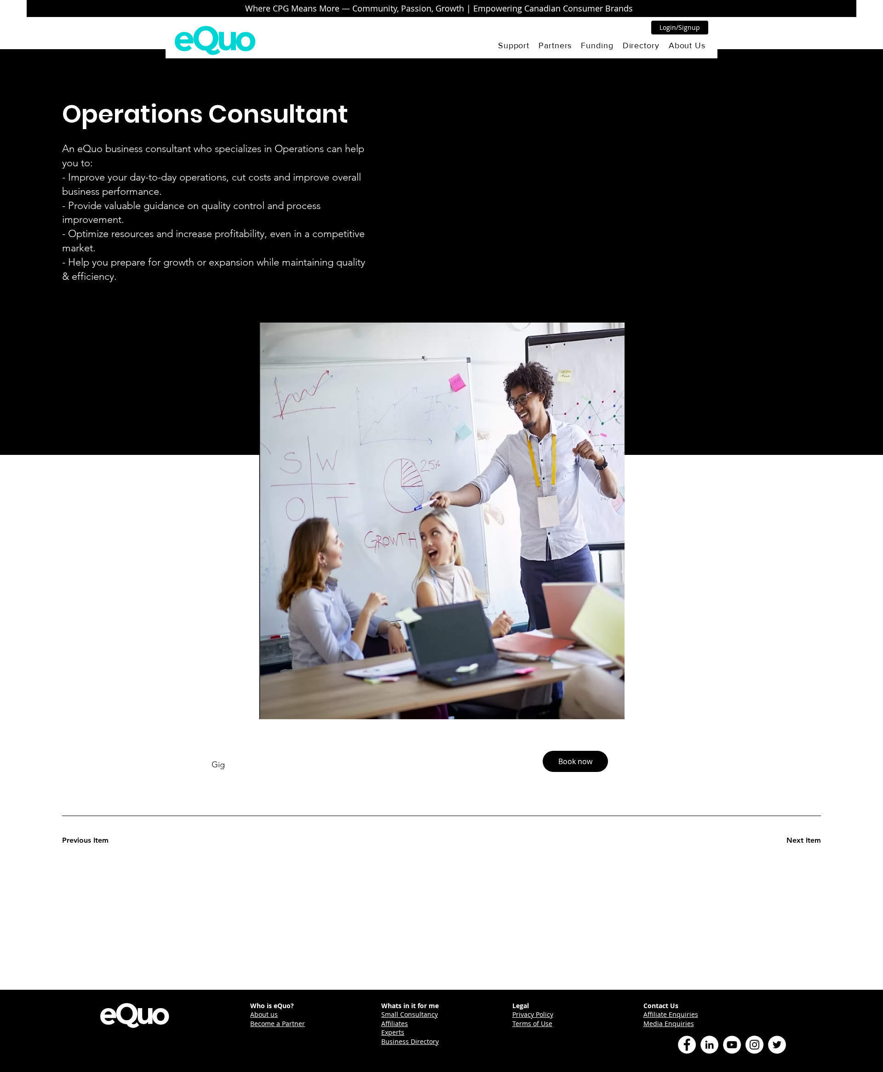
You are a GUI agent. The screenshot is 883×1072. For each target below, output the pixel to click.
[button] (513, 45)
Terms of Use (532, 1023)
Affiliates (394, 1023)
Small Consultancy (409, 1014)
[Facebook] (687, 1045)
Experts (392, 1032)
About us (264, 1014)
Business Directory (410, 1041)
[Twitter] (777, 1045)
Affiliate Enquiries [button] (670, 1014)
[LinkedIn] (709, 1045)
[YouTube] (732, 1045)
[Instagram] (754, 1045)
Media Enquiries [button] (668, 1023)
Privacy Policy (532, 1014)
